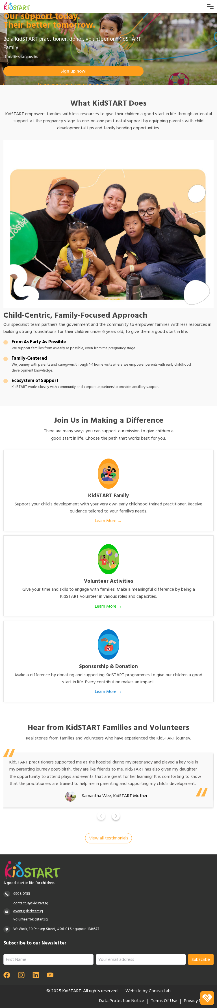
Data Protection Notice (121, 1001)
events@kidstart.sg (28, 911)
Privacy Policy (197, 1001)
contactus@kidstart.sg (30, 903)
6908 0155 (21, 894)
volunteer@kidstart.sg (30, 920)
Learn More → (108, 521)
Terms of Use (164, 1001)
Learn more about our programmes (73, 85)
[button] (101, 816)
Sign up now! (73, 72)
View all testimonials (108, 839)
